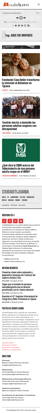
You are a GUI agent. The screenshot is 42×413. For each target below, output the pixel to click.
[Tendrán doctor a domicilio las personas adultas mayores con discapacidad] (21, 107)
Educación (5, 302)
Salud (5, 90)
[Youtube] (21, 221)
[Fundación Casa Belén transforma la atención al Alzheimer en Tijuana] (21, 64)
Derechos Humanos (10, 176)
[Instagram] (10, 221)
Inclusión (6, 133)
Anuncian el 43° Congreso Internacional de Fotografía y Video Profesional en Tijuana (20, 297)
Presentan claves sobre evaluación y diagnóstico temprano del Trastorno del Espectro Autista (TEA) (18, 275)
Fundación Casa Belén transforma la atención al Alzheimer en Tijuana (20, 83)
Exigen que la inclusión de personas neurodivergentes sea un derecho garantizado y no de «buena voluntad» (18, 287)
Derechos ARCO (8, 343)
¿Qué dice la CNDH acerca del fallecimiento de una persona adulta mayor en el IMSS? (18, 168)
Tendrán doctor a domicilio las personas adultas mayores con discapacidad (19, 126)
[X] (15, 221)
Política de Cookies (9, 345)
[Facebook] (4, 221)
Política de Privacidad (10, 347)
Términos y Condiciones (11, 350)
